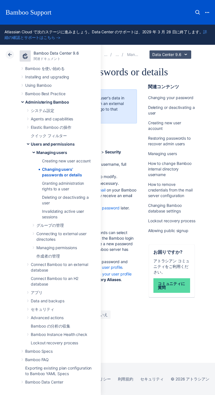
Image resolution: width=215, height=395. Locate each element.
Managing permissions (56, 247)
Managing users (51, 152)
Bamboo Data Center (44, 382)
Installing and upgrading (47, 76)
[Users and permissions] (117, 54)
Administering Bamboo (47, 102)
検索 (197, 12)
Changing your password (170, 97)
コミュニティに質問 (171, 285)
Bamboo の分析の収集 (50, 326)
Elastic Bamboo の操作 (51, 127)
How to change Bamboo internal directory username (170, 169)
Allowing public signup (168, 230)
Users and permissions (53, 144)
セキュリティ (42, 309)
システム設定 (42, 110)
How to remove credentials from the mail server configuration (170, 190)
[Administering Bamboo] (106, 54)
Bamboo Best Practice (45, 93)
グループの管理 (50, 225)
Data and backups (47, 300)
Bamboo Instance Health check (59, 334)
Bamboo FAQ (37, 359)
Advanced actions (47, 317)
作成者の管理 (48, 256)
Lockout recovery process (54, 342)
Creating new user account (66, 160)
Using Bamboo (38, 85)
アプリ (37, 292)
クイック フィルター (49, 135)
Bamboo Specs (39, 351)
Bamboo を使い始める (45, 68)
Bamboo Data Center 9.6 (56, 53)
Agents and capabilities (52, 118)
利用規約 (126, 379)
